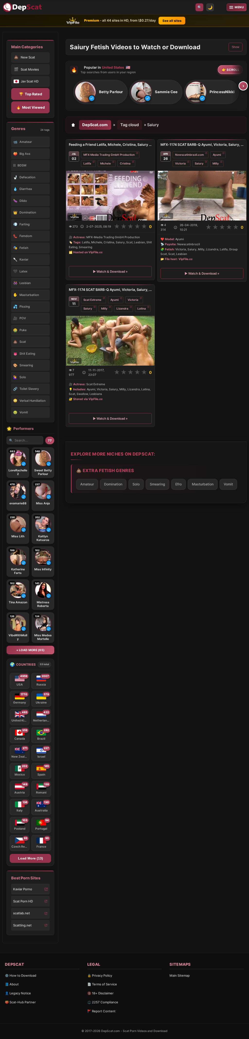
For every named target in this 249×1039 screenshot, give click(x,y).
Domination (113, 484)
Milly (216, 163)
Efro (178, 484)
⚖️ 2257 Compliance (102, 1002)
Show (235, 47)
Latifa (87, 163)
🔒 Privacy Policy (99, 975)
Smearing (157, 484)
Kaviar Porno (22, 889)
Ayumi (217, 154)
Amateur (87, 484)
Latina (141, 308)
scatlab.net (21, 913)
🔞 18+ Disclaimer (100, 993)
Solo (136, 484)
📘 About (12, 984)
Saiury (199, 163)
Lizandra (122, 308)
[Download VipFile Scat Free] (23, 7)
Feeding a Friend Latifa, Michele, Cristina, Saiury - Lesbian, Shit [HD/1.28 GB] (110, 144)
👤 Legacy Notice (18, 993)
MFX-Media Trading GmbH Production (109, 154)
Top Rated (30, 94)
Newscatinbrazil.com (189, 154)
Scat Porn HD (23, 901)
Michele (105, 163)
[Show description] (82, 226)
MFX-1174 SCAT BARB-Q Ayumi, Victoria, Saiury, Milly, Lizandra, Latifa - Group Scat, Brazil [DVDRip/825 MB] (201, 144)
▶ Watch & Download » (110, 271)
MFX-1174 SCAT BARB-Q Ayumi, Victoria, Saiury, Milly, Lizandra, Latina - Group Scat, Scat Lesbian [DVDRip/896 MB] (110, 289)
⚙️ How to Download (20, 975)
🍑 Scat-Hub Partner (20, 1002)
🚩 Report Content (101, 1011)
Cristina (125, 163)
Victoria (180, 163)
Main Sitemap (179, 975)
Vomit (228, 484)
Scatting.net (22, 925)
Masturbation (202, 484)
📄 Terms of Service (102, 984)
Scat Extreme (92, 300)
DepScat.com (95, 124)
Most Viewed (30, 107)
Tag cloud (129, 124)
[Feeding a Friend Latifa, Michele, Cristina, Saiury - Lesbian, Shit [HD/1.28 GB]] (110, 196)
